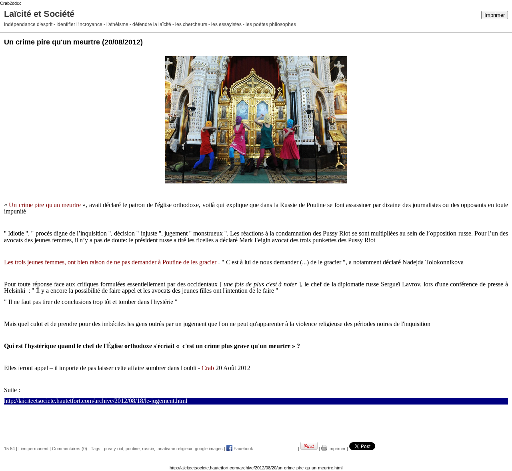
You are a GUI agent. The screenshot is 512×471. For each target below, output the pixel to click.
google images (209, 448)
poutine (133, 448)
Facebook (242, 448)
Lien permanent (33, 448)
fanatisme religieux (174, 448)
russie (148, 448)
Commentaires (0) (69, 448)
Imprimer (494, 15)
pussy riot (113, 448)
